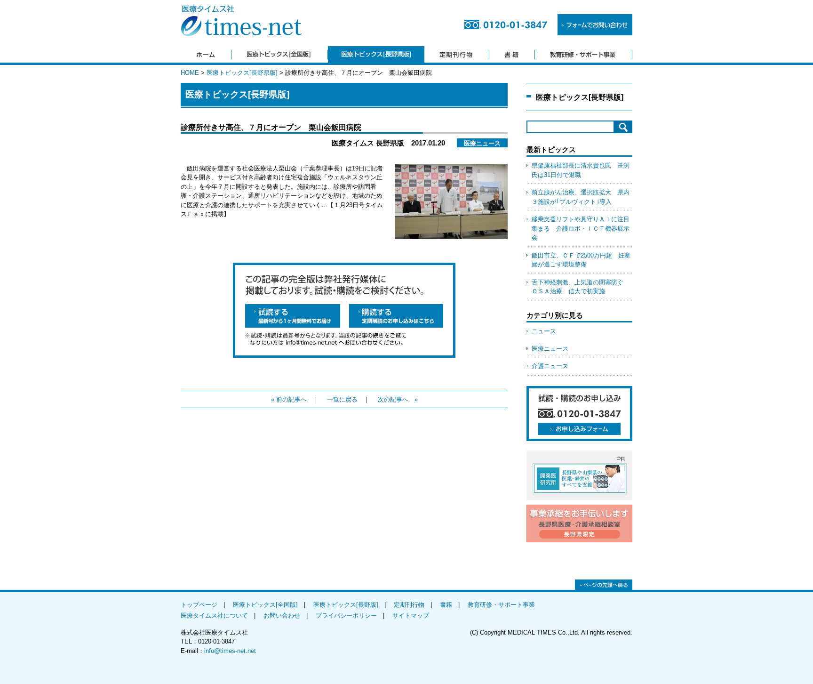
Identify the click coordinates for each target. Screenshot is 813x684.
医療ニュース (550, 348)
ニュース (544, 331)
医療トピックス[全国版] (265, 604)
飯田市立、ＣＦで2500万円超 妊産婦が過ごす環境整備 (581, 260)
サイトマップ (410, 615)
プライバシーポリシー (346, 615)
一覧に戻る (342, 399)
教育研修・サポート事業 (501, 604)
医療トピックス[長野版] (345, 604)
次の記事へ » (398, 399)
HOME (190, 72)
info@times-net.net (230, 650)
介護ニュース (550, 366)
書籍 (446, 604)
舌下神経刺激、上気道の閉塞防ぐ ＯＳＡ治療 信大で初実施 (581, 287)
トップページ (199, 604)
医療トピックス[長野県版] (242, 72)
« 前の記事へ (289, 399)
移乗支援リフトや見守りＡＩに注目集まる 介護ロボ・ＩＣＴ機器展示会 (581, 228)
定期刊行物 (409, 604)
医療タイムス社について (214, 615)
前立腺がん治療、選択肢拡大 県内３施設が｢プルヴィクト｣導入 (581, 197)
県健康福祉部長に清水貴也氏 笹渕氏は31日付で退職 (581, 170)
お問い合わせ (281, 615)
